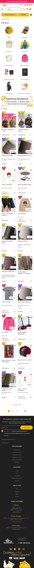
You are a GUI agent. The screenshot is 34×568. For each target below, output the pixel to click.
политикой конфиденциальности (19, 431)
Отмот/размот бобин (17, 459)
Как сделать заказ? (17, 452)
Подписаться (26, 427)
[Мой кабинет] (24, 9)
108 (25, 411)
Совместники (17, 475)
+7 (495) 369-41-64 (16, 512)
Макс (17, 494)
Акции (17, 470)
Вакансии (17, 480)
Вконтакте (10, 549)
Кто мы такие (17, 449)
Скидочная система (17, 457)
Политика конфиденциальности (8, 439)
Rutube (17, 496)
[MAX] (19, 549)
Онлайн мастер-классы (17, 478)
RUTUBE (23, 549)
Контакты (17, 462)
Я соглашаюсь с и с (17, 433)
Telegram (17, 491)
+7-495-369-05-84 (27, 5)
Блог (17, 473)
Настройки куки (5, 442)
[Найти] (6, 9)
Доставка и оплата (17, 454)
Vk (17, 489)
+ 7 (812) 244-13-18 (16, 521)
